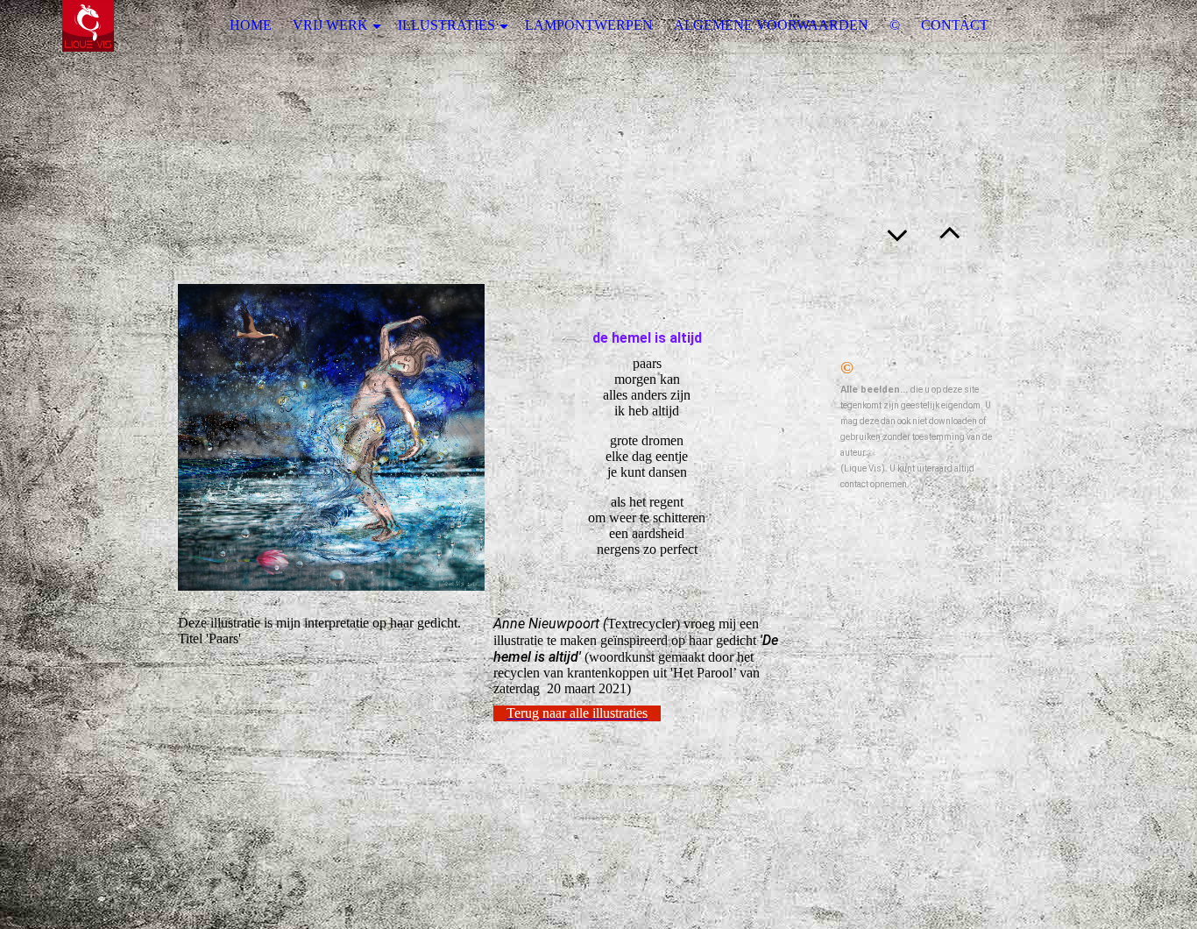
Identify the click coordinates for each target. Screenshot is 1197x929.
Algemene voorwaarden (771, 25)
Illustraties (446, 25)
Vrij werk (330, 25)
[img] (87, 26)
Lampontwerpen (589, 25)
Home (251, 25)
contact (954, 25)
